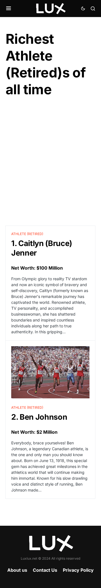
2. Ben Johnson (39, 417)
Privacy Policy (78, 570)
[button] (9, 8)
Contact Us (45, 570)
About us (17, 570)
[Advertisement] (50, 161)
